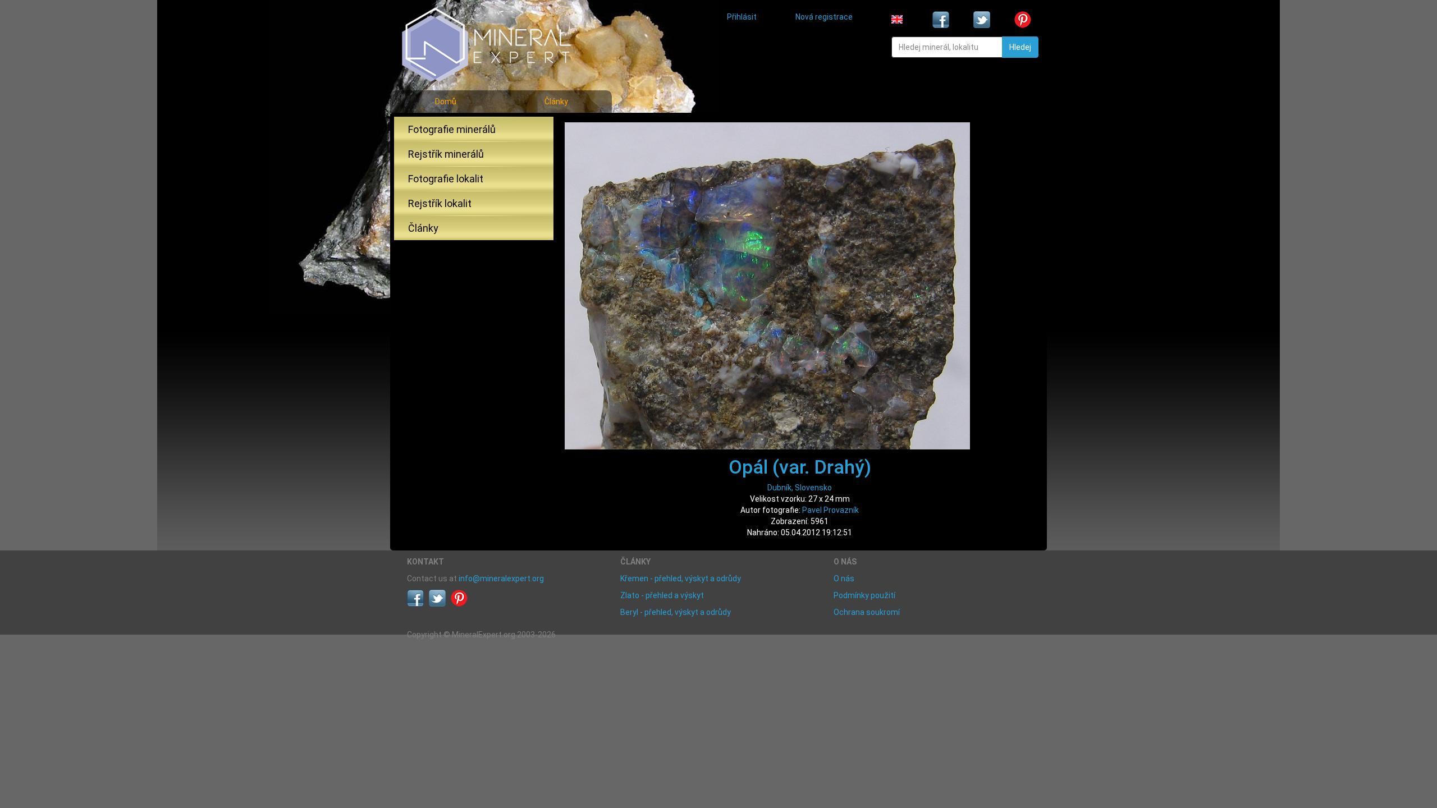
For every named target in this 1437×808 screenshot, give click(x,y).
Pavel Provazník (830, 510)
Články (556, 101)
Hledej (1020, 47)
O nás (844, 578)
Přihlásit (742, 16)
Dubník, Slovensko (799, 487)
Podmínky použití (864, 595)
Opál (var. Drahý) (800, 467)
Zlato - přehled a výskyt (662, 595)
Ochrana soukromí (867, 612)
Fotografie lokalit (445, 179)
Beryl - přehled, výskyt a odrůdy (675, 612)
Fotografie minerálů (452, 129)
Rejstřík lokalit (440, 203)
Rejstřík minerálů (446, 154)
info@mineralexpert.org (501, 578)
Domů (445, 101)
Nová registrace (824, 16)
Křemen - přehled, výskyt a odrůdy (680, 578)
